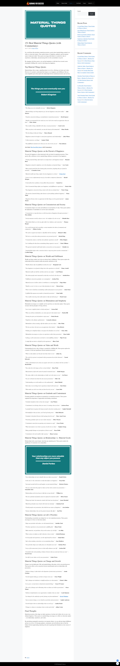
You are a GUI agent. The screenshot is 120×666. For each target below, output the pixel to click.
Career (84, 3)
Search (79, 11)
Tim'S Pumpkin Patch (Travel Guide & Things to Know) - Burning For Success (86, 97)
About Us (90, 3)
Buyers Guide (64, 3)
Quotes (71, 3)
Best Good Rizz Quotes (36, 147)
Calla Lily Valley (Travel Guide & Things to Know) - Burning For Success (86, 68)
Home (58, 3)
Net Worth (78, 3)
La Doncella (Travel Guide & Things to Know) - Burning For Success (85, 88)
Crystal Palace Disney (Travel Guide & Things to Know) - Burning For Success (86, 58)
